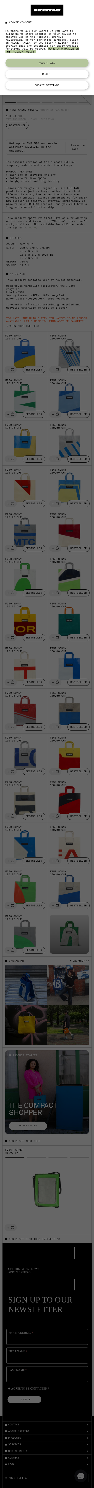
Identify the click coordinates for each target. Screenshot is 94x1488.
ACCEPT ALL (47, 62)
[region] (47, 47)
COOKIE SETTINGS (47, 85)
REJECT (47, 74)
